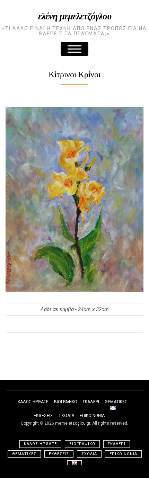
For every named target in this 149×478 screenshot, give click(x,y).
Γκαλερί (91, 401)
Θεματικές (116, 401)
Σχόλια (66, 415)
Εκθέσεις (43, 415)
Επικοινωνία (92, 415)
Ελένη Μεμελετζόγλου (74, 15)
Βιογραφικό (65, 401)
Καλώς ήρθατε (33, 401)
